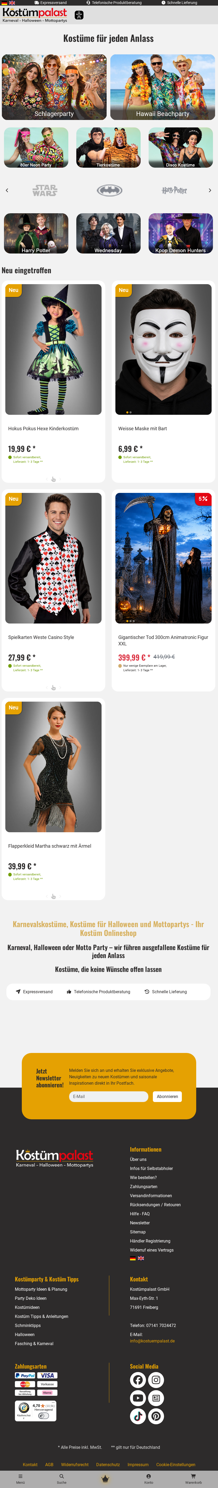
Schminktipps (28, 1325)
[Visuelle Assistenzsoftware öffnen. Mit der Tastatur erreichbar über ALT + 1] (75, 15)
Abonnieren (167, 1096)
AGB (49, 1464)
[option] (45, 190)
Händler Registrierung (150, 1241)
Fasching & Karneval (34, 1343)
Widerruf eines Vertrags (152, 1250)
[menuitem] (4, 3)
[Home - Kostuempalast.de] (61, 1158)
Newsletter (140, 1222)
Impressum (138, 1464)
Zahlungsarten (143, 1186)
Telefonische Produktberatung (102, 991)
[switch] (43, 1416)
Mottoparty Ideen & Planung (41, 1289)
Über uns (138, 1159)
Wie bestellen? (143, 1177)
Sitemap (138, 1231)
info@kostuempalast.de (152, 1341)
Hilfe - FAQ (140, 1213)
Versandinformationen (151, 1195)
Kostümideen (27, 1307)
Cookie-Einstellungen (175, 1464)
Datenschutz (108, 1464)
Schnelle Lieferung (169, 991)
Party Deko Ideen (31, 1298)
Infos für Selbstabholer (151, 1168)
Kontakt (30, 1464)
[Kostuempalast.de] (36, 15)
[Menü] (53, 1404)
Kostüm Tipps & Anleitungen (41, 1316)
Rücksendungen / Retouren (155, 1204)
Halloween (25, 1334)
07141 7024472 (161, 1325)
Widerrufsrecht (75, 1464)
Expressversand (38, 991)
